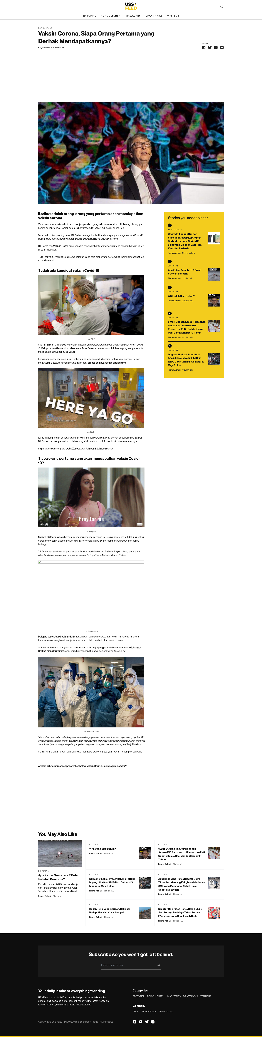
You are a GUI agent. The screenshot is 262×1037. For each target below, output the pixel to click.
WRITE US (173, 15)
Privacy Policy (149, 1011)
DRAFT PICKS (154, 15)
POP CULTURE (109, 15)
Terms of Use (166, 1011)
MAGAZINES (133, 15)
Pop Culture (45, 28)
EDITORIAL (89, 15)
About (136, 1011)
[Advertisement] (131, 79)
